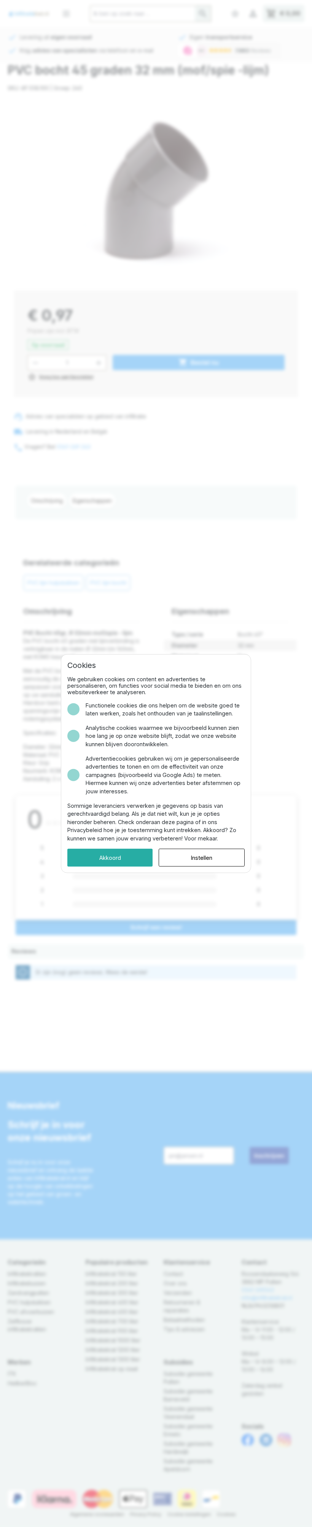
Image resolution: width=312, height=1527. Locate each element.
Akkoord (110, 857)
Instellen (201, 857)
